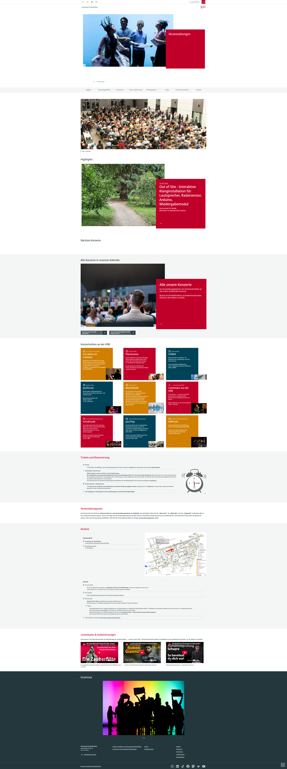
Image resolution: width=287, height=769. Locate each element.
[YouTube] (203, 766)
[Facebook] (187, 766)
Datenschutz (179, 752)
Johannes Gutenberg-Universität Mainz (91, 766)
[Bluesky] (198, 766)
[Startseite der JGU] (196, 2)
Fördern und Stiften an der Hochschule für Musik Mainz (127, 746)
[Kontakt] (96, 2)
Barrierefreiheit (180, 757)
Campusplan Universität (90, 754)
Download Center (149, 749)
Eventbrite (152, 480)
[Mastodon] (193, 766)
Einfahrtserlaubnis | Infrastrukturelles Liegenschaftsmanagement (139, 612)
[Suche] (87, 2)
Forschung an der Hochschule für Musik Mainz (125, 749)
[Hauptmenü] (83, 2)
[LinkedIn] (177, 766)
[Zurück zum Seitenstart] (283, 765)
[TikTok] (182, 766)
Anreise (146, 746)
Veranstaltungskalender (146, 518)
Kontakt (178, 746)
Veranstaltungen (100, 81)
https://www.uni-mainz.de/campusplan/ (109, 617)
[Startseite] (93, 81)
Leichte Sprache (180, 754)
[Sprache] (92, 2)
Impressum (179, 749)
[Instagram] (172, 766)
